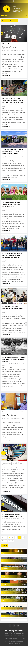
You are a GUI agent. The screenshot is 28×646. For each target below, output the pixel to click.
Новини (4, 408)
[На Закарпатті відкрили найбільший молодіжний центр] (14, 296)
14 (9, 540)
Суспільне (5, 40)
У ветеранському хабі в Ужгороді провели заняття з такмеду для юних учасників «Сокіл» (13, 151)
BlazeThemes (17, 643)
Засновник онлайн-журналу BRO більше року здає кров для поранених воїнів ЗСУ (12, 414)
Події (4, 198)
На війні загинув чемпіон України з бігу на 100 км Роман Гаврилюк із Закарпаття (13, 359)
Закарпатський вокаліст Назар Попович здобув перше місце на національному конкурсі (12, 465)
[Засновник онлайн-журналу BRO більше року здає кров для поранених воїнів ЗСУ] (14, 401)
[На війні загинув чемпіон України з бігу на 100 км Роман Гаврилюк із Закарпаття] (14, 346)
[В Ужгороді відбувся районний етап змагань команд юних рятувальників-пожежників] (14, 243)
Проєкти (5, 302)
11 (23, 537)
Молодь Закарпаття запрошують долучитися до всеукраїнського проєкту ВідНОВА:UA (13, 46)
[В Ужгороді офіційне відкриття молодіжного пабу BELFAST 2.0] (14, 503)
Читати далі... (5, 75)
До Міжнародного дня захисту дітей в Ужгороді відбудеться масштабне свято (12, 204)
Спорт (4, 353)
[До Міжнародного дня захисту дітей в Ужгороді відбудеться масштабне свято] (14, 192)
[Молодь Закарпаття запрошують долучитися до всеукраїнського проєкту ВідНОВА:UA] (14, 33)
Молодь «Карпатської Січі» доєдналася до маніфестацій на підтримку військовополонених (12, 100)
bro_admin (6, 50)
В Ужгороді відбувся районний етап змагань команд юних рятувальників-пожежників (12, 255)
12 (2, 540)
